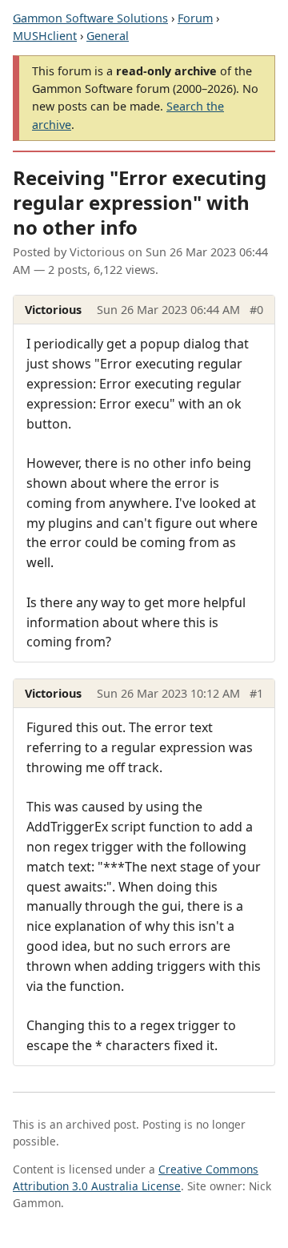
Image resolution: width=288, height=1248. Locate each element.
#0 (256, 309)
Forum (195, 18)
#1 (256, 693)
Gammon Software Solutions (90, 18)
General (107, 35)
